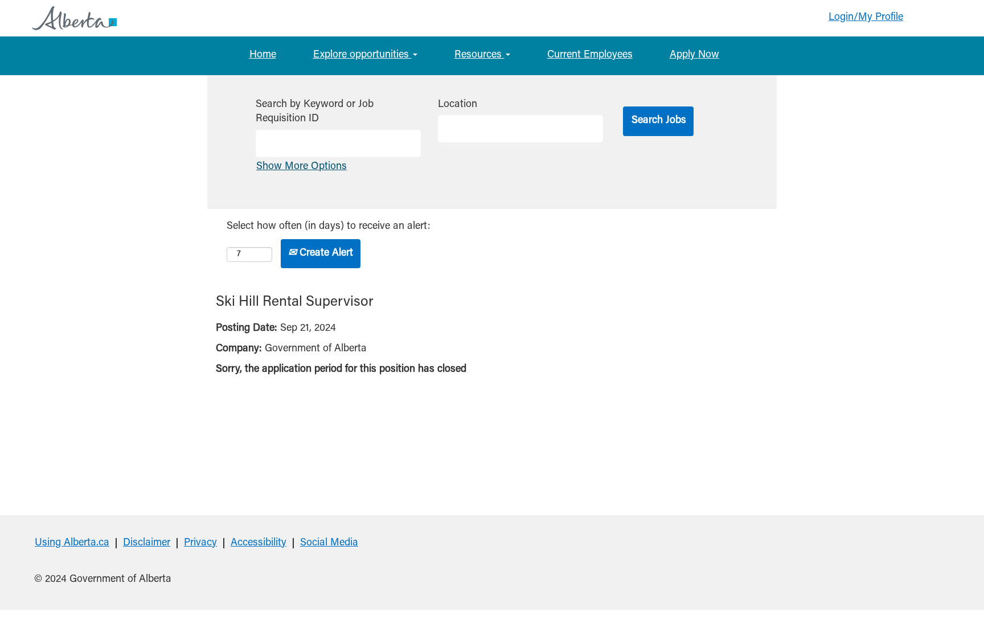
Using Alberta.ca (72, 543)
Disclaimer (146, 543)
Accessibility (258, 543)
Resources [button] (479, 55)
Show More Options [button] (301, 167)
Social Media (329, 543)
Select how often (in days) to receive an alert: (328, 226)
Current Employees (590, 55)
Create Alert (325, 253)
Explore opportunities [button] (362, 55)
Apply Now (694, 55)
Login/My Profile (866, 18)
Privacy (200, 543)
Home (262, 55)
